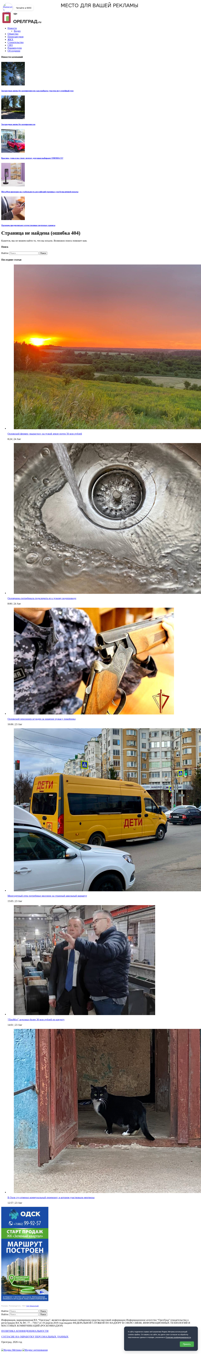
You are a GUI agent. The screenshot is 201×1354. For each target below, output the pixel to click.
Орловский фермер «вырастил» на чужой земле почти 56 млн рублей (45, 433)
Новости (12, 28)
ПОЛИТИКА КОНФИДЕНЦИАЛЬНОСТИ (25, 1331)
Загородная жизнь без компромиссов (18, 124)
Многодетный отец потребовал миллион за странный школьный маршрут (47, 895)
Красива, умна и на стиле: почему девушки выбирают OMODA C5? (32, 158)
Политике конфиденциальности (178, 1337)
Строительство (16, 42)
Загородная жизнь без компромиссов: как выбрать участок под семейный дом (37, 91)
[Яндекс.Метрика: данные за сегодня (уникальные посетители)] (11, 1350)
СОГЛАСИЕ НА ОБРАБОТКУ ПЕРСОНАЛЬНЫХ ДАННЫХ (34, 1336)
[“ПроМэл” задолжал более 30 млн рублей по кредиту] (84, 1014)
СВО (10, 45)
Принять (187, 1344)
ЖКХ (10, 39)
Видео (17, 31)
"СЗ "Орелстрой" (32, 1306)
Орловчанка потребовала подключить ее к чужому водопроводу (42, 598)
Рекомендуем (15, 48)
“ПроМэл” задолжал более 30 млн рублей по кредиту (36, 1019)
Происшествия (15, 36)
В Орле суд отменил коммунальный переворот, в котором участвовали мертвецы (51, 1197)
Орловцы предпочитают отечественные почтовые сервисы (28, 225)
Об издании (14, 50)
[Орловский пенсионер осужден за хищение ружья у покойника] (94, 713)
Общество (13, 34)
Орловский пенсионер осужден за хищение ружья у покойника (42, 719)
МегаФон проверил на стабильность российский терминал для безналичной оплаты (39, 192)
